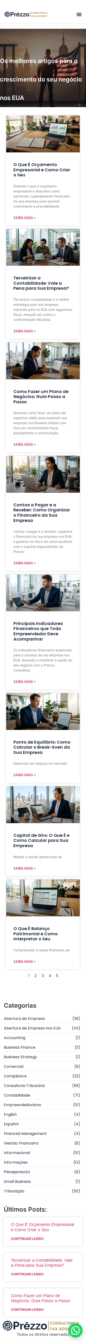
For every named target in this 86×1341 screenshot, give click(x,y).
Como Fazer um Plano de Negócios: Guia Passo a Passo (41, 396)
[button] (75, 1330)
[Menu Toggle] (79, 14)
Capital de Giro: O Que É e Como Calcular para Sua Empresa (41, 840)
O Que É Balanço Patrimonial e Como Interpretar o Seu (35, 933)
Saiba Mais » (24, 217)
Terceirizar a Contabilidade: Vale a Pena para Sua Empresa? (41, 283)
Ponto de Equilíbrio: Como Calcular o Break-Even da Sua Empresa (41, 747)
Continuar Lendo (27, 1239)
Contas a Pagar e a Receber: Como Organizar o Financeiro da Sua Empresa (41, 512)
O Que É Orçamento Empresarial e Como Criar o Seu (41, 170)
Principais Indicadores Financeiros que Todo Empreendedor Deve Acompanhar (38, 631)
